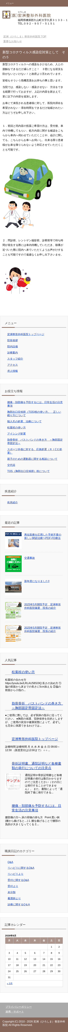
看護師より (14, 898)
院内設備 (12, 346)
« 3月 (10, 983)
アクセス (12, 364)
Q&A (10, 862)
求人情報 (12, 371)
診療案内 (12, 352)
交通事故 (29, 558)
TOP (24, 36)
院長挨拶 (12, 340)
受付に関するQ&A (18, 880)
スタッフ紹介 (15, 358)
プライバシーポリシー (18, 1006)
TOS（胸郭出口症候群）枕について (28, 471)
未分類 (12, 892)
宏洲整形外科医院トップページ (25, 334)
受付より (13, 886)
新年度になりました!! (36, 581)
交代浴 (11, 465)
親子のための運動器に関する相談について (32, 458)
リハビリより (15, 874)
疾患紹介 (12, 502)
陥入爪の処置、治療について (24, 421)
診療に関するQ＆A (19, 904)
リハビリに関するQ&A (21, 867)
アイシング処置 (16, 433)
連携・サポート (14, 1011)
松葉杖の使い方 (16, 427)
